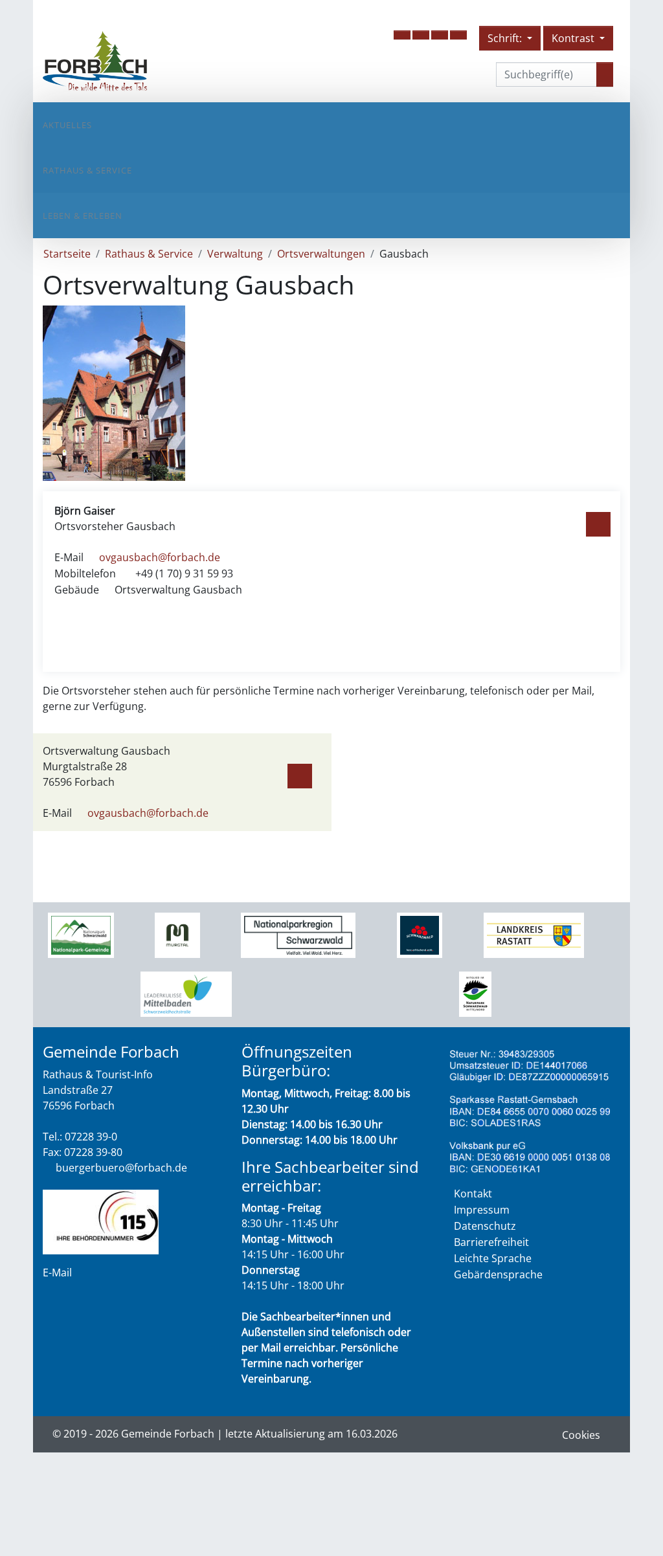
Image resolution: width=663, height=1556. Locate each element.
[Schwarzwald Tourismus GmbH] (419, 935)
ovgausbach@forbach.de (159, 557)
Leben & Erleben (82, 215)
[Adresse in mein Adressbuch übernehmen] (598, 522)
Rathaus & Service (87, 170)
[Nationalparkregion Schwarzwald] (298, 935)
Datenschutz (485, 1226)
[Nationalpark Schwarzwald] (80, 935)
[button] (402, 34)
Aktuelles (67, 125)
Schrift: (506, 38)
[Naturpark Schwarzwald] (475, 993)
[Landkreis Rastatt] (534, 935)
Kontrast (574, 38)
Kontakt (473, 1193)
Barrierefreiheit (491, 1242)
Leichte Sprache (493, 1258)
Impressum (482, 1210)
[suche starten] (604, 74)
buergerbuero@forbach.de (121, 1168)
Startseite (67, 254)
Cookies (581, 1435)
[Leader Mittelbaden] (186, 993)
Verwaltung (235, 254)
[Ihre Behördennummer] (101, 1221)
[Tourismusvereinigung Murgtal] (177, 935)
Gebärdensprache (498, 1274)
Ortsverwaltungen (321, 254)
